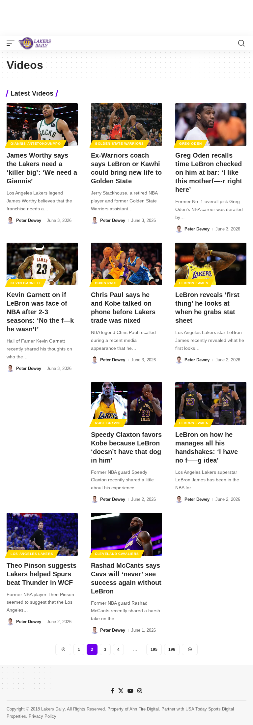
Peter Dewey (28, 220)
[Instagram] (140, 690)
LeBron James (193, 283)
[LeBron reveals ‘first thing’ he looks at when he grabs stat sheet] (210, 264)
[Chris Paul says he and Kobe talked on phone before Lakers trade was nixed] (126, 264)
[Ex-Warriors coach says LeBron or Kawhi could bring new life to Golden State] (126, 124)
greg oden (190, 143)
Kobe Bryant (108, 423)
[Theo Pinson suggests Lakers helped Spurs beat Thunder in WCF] (42, 534)
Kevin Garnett (26, 283)
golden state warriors (119, 143)
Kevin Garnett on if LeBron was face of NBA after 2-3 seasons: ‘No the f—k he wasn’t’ (40, 312)
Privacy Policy (42, 716)
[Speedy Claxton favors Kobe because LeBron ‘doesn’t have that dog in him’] (126, 403)
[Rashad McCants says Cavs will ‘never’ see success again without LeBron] (126, 534)
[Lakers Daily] (35, 43)
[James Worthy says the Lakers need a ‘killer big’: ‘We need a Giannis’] (42, 124)
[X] (121, 690)
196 (171, 649)
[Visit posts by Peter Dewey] (10, 220)
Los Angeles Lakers (32, 554)
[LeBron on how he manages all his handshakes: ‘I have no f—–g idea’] (210, 403)
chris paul (106, 283)
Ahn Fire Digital (144, 709)
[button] (12, 43)
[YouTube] (130, 690)
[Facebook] (112, 690)
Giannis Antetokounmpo (36, 143)
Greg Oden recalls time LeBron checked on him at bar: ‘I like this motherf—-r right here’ (208, 172)
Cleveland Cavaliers (117, 554)
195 (154, 649)
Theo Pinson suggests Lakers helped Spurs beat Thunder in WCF (41, 574)
